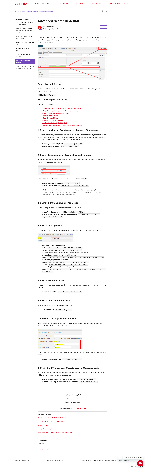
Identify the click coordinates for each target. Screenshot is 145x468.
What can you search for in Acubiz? (24, 55)
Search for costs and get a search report (42, 11)
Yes (67, 398)
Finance (29, 11)
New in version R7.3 (45, 425)
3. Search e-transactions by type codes (55, 113)
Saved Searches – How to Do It (25, 44)
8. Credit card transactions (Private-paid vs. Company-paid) (62, 125)
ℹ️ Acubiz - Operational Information (50, 421)
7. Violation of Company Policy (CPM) (54, 123)
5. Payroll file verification (50, 118)
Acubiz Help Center (20, 11)
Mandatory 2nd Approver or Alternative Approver (55, 433)
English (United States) (42, 3)
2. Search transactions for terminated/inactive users (60, 111)
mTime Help (80, 3)
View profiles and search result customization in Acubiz (24, 30)
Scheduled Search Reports (22, 49)
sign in (44, 449)
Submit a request (115, 3)
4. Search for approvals (50, 116)
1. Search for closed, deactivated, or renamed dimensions (62, 108)
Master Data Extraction (45, 429)
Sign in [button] (125, 3)
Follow (103, 27)
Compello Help (64, 3)
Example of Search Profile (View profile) (25, 38)
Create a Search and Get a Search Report (25, 24)
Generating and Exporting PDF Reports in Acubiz (25, 67)
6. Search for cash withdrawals (52, 120)
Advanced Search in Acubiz (23, 61)
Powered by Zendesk (137, 466)
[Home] (21, 3)
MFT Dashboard (97, 3)
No (77, 398)
